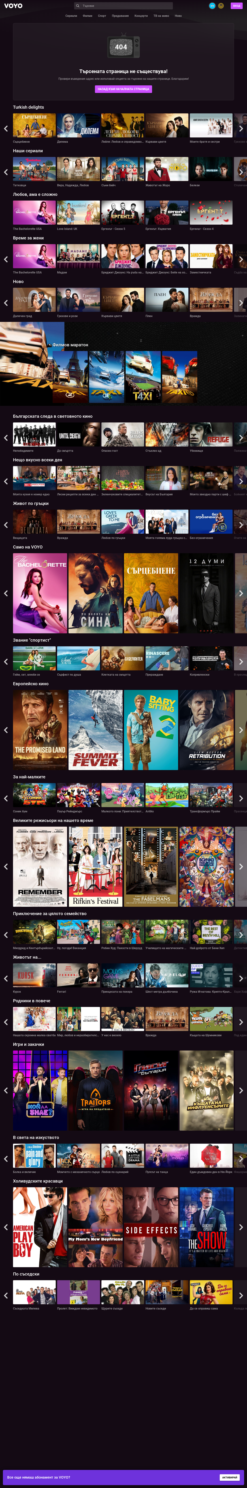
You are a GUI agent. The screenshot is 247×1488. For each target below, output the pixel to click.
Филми (87, 16)
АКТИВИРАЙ (229, 1477)
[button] (6, 128)
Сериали (71, 16)
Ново (178, 16)
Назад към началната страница (123, 89)
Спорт (102, 16)
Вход (236, 5)
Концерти (141, 16)
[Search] (77, 5)
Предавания (120, 16)
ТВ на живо (161, 16)
